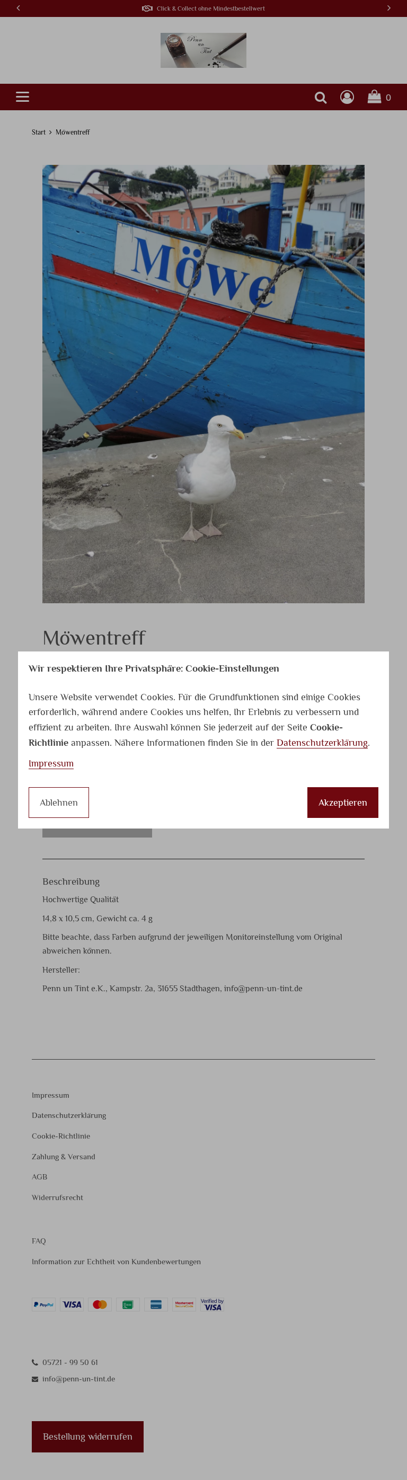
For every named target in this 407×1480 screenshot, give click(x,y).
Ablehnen (59, 802)
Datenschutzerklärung (322, 742)
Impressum (51, 763)
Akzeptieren (342, 802)
